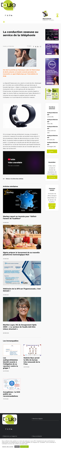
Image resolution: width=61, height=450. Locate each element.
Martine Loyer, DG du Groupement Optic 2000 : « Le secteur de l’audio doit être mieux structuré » (20, 327)
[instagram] (9, 15)
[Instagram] (9, 429)
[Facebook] (5, 429)
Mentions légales (38, 418)
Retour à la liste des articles (14, 178)
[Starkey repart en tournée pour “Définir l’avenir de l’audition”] (22, 189)
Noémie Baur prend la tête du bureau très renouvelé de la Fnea (32, 361)
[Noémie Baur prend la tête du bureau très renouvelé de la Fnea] (32, 350)
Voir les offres (52, 206)
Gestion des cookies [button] (7, 446)
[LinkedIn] (11, 429)
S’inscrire (52, 177)
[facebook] (5, 15)
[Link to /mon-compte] (57, 15)
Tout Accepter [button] (24, 446)
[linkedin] (11, 15)
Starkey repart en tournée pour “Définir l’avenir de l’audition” (19, 217)
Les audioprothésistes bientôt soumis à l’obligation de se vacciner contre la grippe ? (10, 363)
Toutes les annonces (52, 152)
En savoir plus (23, 443)
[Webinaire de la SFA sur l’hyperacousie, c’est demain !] (22, 262)
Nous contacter (37, 436)
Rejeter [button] (17, 446)
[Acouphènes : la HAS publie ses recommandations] (11, 384)
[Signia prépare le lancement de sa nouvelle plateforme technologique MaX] (22, 226)
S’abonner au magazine (10, 436)
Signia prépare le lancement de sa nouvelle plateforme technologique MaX (21, 253)
